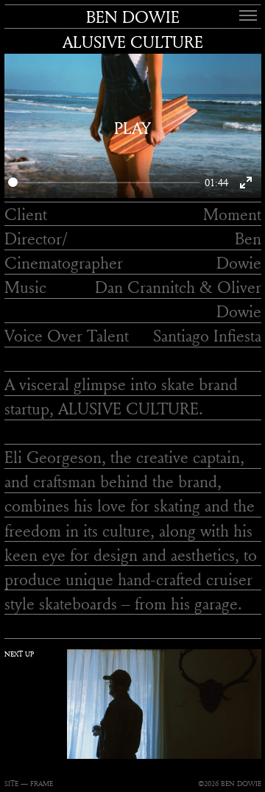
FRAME (41, 783)
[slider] (103, 182)
